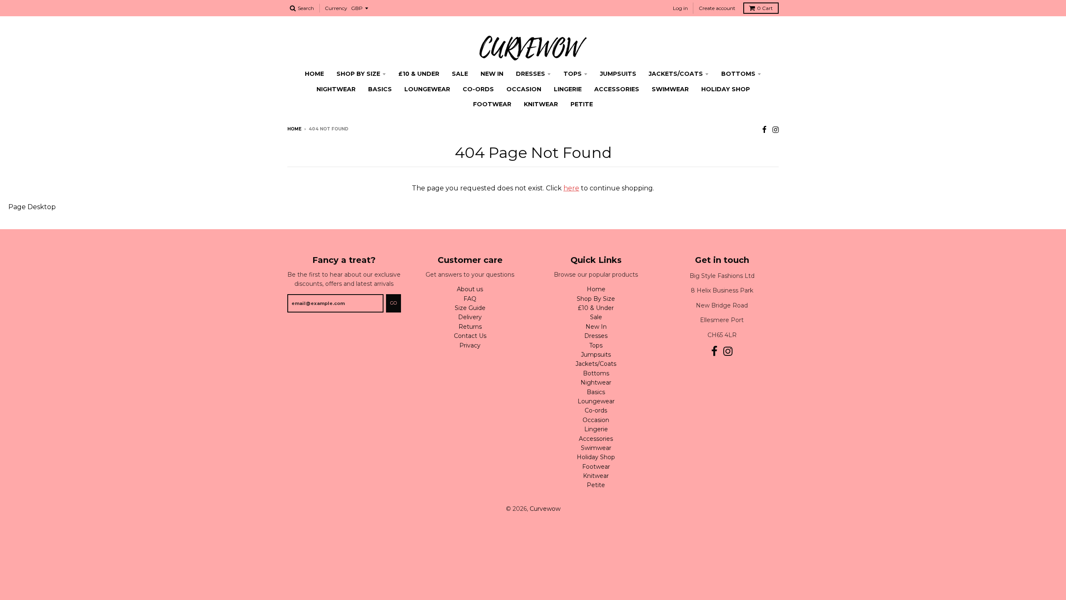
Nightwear (336, 89)
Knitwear (541, 104)
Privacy (470, 345)
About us (470, 289)
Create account (717, 8)
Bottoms (738, 74)
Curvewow (545, 508)
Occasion (523, 89)
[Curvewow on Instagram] (775, 130)
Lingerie (568, 89)
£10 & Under (419, 74)
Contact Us (470, 336)
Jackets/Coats (676, 74)
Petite (581, 104)
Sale (460, 74)
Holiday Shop (725, 89)
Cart (765, 8)
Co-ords (478, 89)
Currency (336, 8)
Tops (572, 74)
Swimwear (670, 89)
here (571, 188)
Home (314, 74)
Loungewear (427, 89)
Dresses (530, 74)
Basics (380, 89)
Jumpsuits (618, 74)
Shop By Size (358, 74)
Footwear (492, 104)
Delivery (470, 317)
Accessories (616, 89)
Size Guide (470, 308)
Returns (470, 326)
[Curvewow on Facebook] (764, 130)
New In (492, 74)
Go (393, 303)
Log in (680, 8)
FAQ (469, 298)
